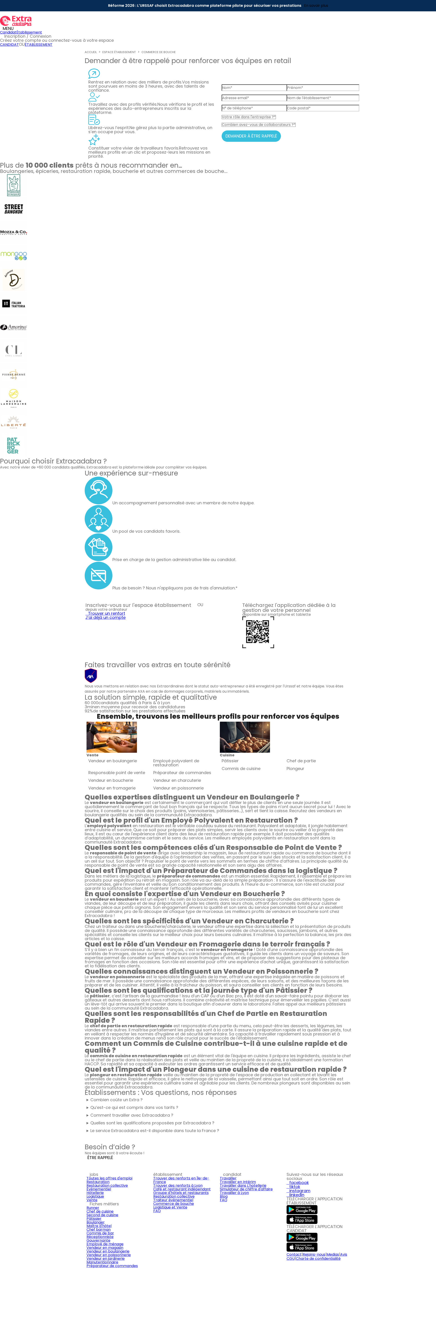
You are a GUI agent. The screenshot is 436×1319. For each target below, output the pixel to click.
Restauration (98, 1181)
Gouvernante (98, 1240)
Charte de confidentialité (318, 1258)
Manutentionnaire (102, 1262)
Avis (343, 1254)
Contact (294, 1254)
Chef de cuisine (100, 1211)
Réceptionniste (100, 1236)
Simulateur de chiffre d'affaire (246, 1189)
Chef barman (99, 1229)
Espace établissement (119, 52)
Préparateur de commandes (112, 1265)
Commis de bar (100, 1233)
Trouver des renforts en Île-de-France (181, 1180)
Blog (224, 1196)
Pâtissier (94, 1218)
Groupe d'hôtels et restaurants (181, 1192)
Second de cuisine (102, 1215)
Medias (333, 1254)
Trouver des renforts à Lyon (178, 1185)
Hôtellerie (95, 1192)
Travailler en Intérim (238, 1181)
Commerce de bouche (158, 52)
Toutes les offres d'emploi (109, 1178)
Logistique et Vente (170, 1207)
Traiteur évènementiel (173, 1200)
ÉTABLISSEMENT (38, 44)
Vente (92, 1200)
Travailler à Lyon (234, 1192)
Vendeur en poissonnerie (109, 1255)
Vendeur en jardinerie (106, 1258)
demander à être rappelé (251, 136)
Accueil (91, 52)
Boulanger (96, 1222)
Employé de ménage (105, 1244)
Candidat (8, 32)
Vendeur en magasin (105, 1247)
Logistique (95, 1196)
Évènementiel (99, 1189)
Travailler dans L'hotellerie (243, 1185)
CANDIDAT (9, 44)
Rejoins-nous (314, 1254)
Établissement (29, 32)
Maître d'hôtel (99, 1225)
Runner (93, 1207)
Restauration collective (107, 1185)
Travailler (228, 1178)
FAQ (157, 1211)
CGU (291, 1258)
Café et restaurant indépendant (182, 1189)
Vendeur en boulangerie (108, 1251)
